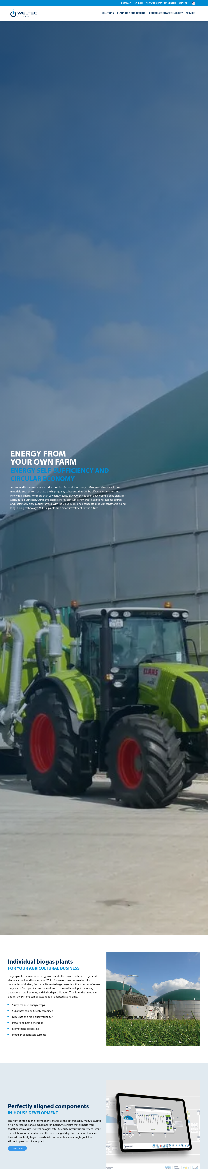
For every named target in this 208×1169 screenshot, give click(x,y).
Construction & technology (166, 12)
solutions (108, 12)
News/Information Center (161, 3)
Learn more (17, 1148)
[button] (195, 3)
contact (184, 3)
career (139, 3)
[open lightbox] (153, 999)
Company (126, 3)
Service (190, 12)
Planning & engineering (131, 12)
